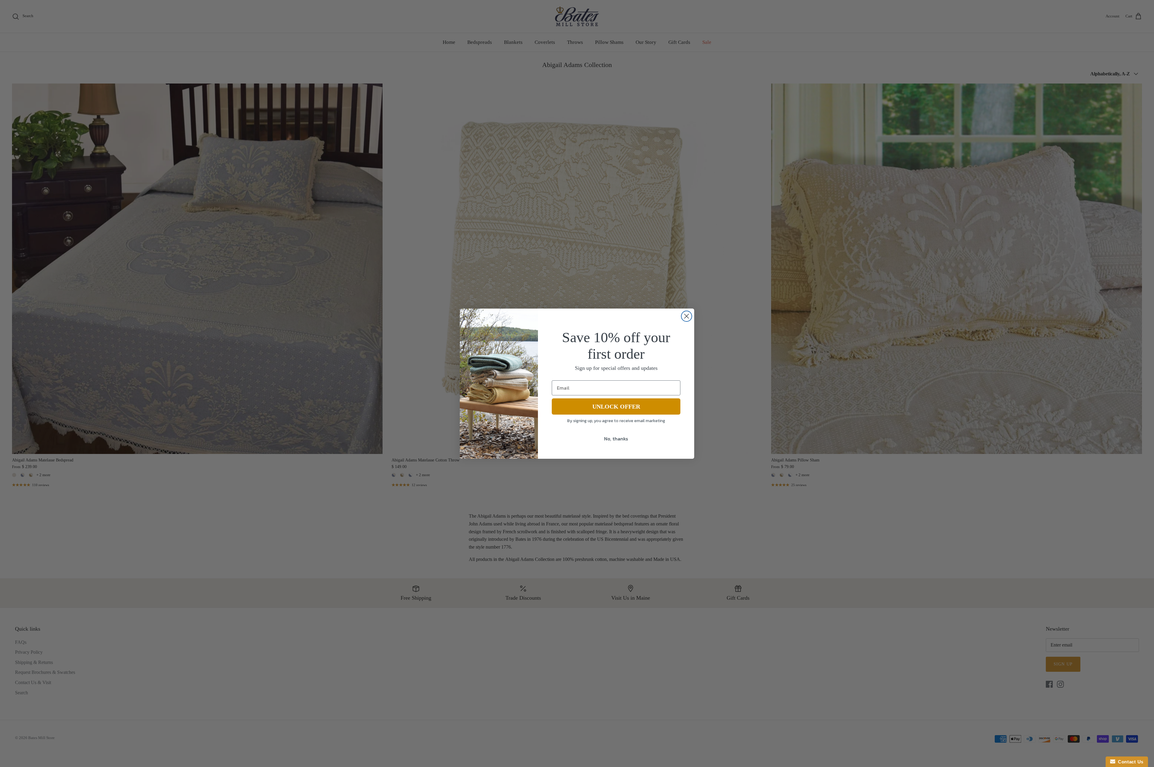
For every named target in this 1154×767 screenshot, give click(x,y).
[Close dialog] (686, 316)
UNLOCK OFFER (616, 406)
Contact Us (1129, 761)
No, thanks (616, 438)
